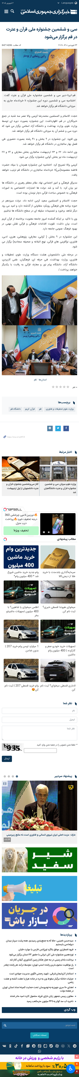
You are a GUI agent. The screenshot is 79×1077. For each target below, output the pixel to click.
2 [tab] (13, 776)
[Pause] (44, 532)
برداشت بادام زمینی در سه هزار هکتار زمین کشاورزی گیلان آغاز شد (41, 960)
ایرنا (45, 12)
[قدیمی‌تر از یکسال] (58, 469)
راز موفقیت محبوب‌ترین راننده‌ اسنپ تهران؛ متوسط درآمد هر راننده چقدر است (38, 967)
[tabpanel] (39, 812)
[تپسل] (5, 509)
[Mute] (49, 532)
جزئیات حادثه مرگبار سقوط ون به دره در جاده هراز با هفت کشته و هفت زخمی (38, 980)
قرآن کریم (30, 409)
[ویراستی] (27, 1046)
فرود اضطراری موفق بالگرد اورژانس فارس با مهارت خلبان (45, 950)
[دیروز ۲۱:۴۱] (39, 806)
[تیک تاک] (16, 1046)
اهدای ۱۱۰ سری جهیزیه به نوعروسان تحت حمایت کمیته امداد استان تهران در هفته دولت (37, 989)
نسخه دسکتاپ (39, 1035)
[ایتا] (39, 1046)
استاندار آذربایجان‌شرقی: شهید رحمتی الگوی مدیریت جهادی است (41, 974)
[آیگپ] (45, 1046)
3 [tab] (9, 776)
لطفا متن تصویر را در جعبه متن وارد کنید (57, 745)
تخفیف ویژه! (21, 530)
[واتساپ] (39, 1052)
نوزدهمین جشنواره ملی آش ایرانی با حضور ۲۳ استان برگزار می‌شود (41, 955)
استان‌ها (43, 380)
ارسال (7, 759)
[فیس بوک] (21, 1046)
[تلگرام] (74, 1046)
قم (35, 380)
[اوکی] (10, 1046)
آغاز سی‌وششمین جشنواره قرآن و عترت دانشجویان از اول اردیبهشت (22, 486)
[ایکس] (68, 1046)
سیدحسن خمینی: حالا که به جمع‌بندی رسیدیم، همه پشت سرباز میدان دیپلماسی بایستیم (39, 942)
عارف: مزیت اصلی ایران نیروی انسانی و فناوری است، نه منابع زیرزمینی (40, 835)
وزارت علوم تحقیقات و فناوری (59, 409)
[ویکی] (4, 1046)
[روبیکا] (62, 1046)
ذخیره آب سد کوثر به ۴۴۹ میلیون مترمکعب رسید (50, 1001)
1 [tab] (17, 776)
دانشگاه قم (15, 409)
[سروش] (33, 1046)
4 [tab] (5, 776)
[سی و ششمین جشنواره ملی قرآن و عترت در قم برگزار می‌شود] (39, 70)
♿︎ (70, 1068)
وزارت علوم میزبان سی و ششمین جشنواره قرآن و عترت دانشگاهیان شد (60, 488)
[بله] (51, 1046)
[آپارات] (57, 1046)
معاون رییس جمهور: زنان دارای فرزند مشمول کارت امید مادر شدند (41, 996)
